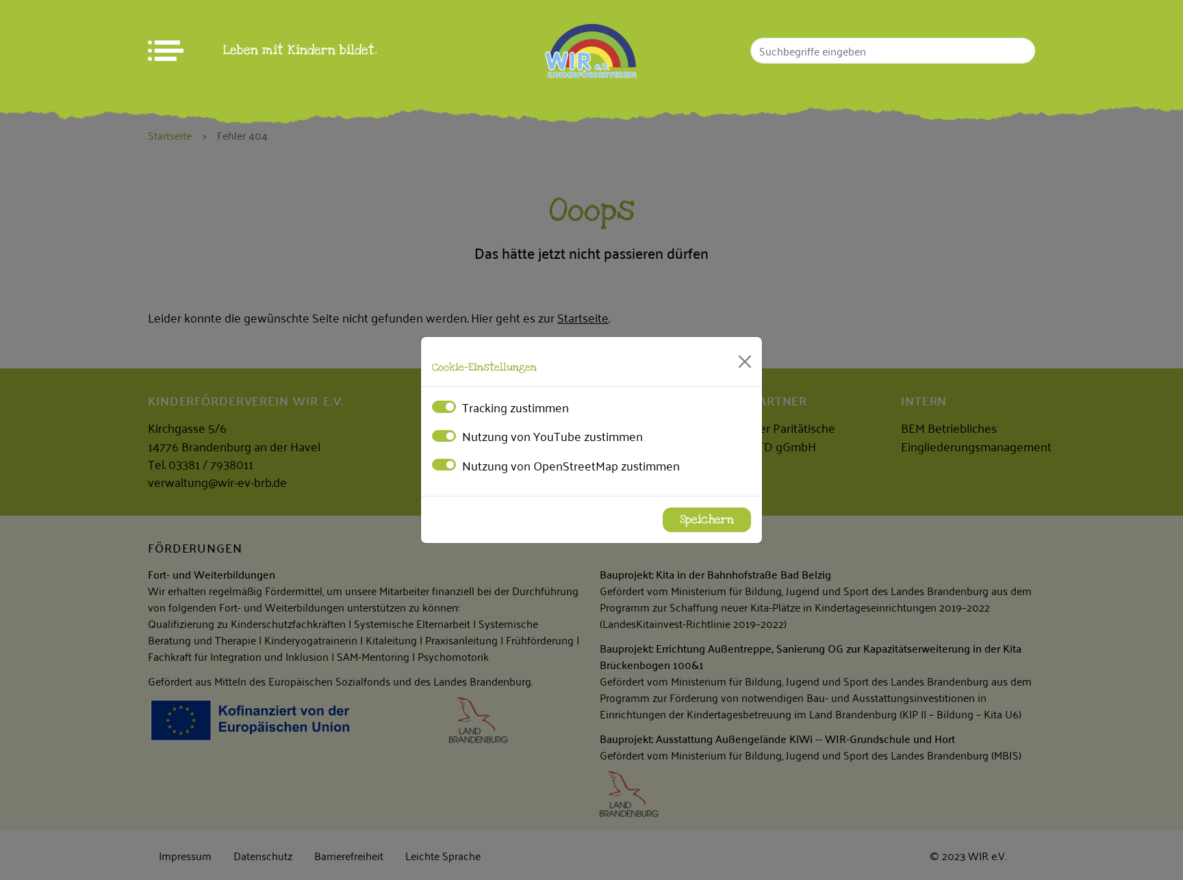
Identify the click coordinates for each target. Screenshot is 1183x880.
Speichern (707, 519)
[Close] (744, 361)
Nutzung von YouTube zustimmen (552, 435)
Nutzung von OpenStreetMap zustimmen (571, 465)
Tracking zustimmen (515, 407)
